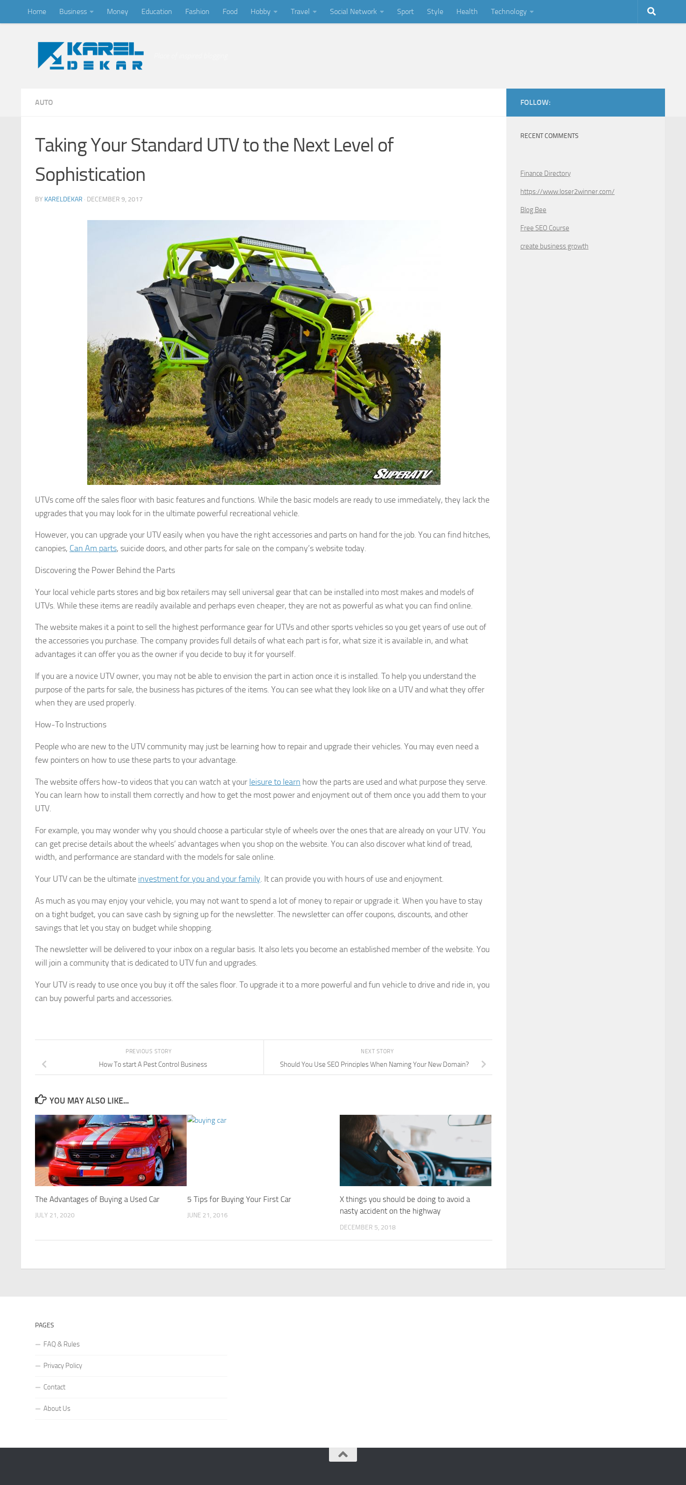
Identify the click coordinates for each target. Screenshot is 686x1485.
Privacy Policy (62, 1365)
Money (117, 11)
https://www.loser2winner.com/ (567, 191)
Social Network (353, 11)
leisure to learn (275, 782)
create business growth (554, 246)
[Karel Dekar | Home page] (89, 56)
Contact (54, 1387)
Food (230, 11)
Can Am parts (93, 548)
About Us (56, 1408)
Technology (509, 11)
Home (37, 11)
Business (73, 11)
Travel (300, 11)
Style (435, 11)
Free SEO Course (544, 228)
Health (467, 11)
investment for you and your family (199, 879)
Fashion (197, 11)
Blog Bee (533, 210)
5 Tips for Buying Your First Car (239, 1199)
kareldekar (63, 199)
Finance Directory (545, 173)
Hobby (261, 11)
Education (156, 11)
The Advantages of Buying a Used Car (97, 1199)
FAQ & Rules (61, 1344)
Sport (405, 11)
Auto (44, 102)
